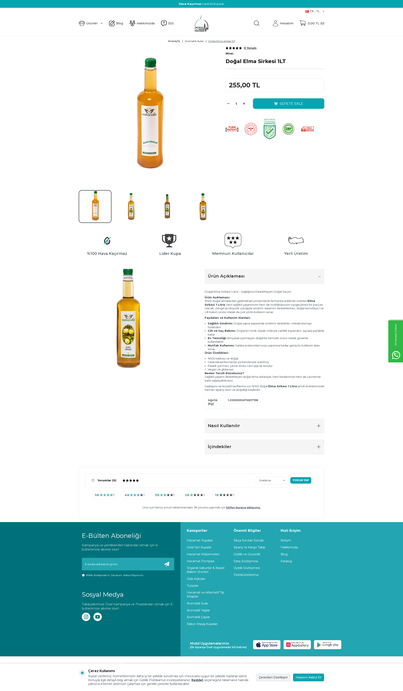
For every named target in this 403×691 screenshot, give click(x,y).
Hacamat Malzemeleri (203, 554)
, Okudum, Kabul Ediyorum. (115, 575)
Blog (82, 11)
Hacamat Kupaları (200, 540)
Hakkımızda (96, 11)
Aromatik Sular (194, 41)
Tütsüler (193, 586)
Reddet (197, 680)
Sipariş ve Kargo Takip (249, 547)
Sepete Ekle (291, 104)
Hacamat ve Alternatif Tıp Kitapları (205, 594)
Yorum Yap (301, 480)
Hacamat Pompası (200, 561)
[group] (149, 116)
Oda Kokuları (196, 579)
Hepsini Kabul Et (308, 677)
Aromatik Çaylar (198, 617)
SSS (110, 11)
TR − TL (315, 11)
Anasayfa (174, 41)
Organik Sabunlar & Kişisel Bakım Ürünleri (205, 570)
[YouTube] (97, 617)
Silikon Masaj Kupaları (202, 624)
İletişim (286, 540)
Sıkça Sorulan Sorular (249, 540)
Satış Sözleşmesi (246, 561)
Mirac (230, 53)
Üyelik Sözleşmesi (247, 568)
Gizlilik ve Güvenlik (247, 554)
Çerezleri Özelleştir (273, 677)
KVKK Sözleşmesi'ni (98, 575)
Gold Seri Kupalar (199, 547)
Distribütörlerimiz (246, 575)
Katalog (286, 561)
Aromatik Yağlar (198, 610)
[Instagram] (86, 617)
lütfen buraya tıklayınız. (243, 507)
